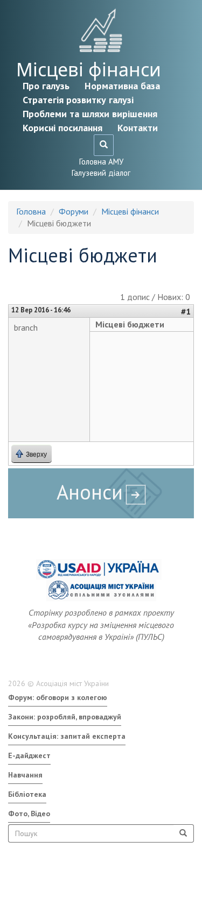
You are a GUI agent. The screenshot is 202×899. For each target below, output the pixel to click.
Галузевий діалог (101, 173)
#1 (186, 311)
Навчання (25, 775)
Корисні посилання (62, 128)
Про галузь (46, 86)
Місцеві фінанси (88, 69)
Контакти (137, 128)
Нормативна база (122, 86)
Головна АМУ (101, 161)
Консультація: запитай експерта (67, 736)
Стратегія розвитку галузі (78, 100)
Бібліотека (27, 794)
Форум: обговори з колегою (57, 697)
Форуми (73, 211)
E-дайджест (29, 755)
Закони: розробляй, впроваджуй (64, 717)
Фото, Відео (29, 813)
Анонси (90, 492)
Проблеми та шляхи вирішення (90, 114)
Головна (31, 211)
